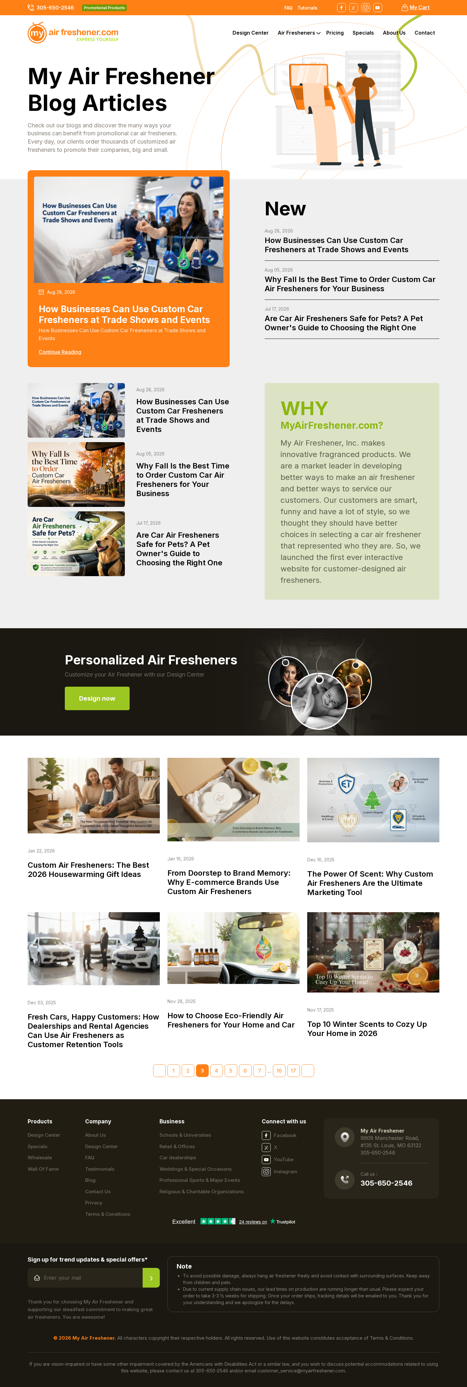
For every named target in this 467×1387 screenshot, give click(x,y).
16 (279, 1070)
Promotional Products (104, 7)
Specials (363, 33)
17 (293, 1070)
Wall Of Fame (43, 1169)
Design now (97, 698)
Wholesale (40, 1158)
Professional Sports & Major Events (199, 1180)
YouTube (284, 1159)
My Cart (420, 7)
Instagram (285, 1171)
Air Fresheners (296, 33)
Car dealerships (177, 1158)
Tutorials (307, 7)
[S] (151, 1278)
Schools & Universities (185, 1135)
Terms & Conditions (107, 1214)
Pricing (335, 33)
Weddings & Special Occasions (195, 1169)
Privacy (94, 1203)
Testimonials (99, 1169)
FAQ (288, 7)
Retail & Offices (177, 1146)
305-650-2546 (55, 7)
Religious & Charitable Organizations (201, 1191)
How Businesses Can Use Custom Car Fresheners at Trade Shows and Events (337, 241)
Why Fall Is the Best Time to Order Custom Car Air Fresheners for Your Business (350, 280)
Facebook (285, 1135)
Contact (425, 33)
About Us (394, 33)
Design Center (251, 33)
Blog (90, 1180)
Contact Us (98, 1191)
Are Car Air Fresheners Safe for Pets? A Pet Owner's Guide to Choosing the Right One (344, 319)
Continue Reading (60, 352)
